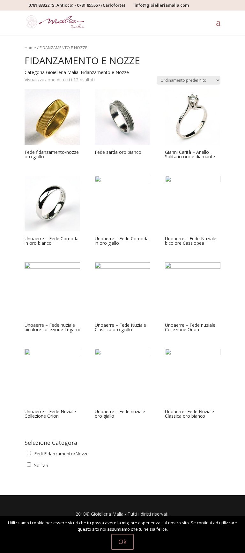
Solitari (41, 465)
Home (30, 47)
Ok (122, 541)
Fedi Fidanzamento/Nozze (61, 454)
